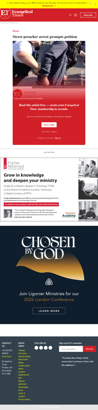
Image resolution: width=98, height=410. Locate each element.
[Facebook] (36, 348)
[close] (95, 4)
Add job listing (24, 356)
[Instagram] (46, 348)
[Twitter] (41, 348)
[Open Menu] (75, 15)
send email (6, 356)
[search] (70, 15)
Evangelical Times (52, 407)
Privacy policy (24, 399)
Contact (21, 372)
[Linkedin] (50, 348)
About (20, 369)
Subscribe (88, 15)
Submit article (24, 366)
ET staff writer (30, 92)
